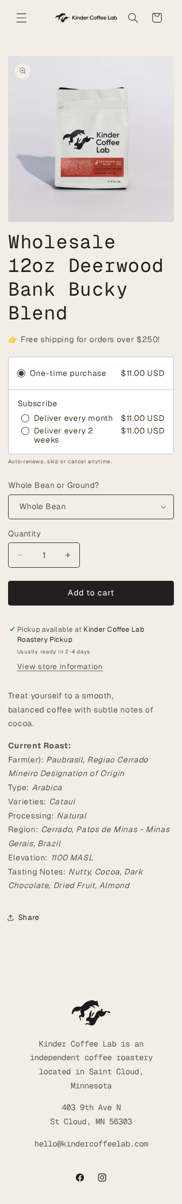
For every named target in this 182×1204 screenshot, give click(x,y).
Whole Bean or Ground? (54, 485)
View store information (60, 666)
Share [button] (28, 917)
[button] (21, 17)
